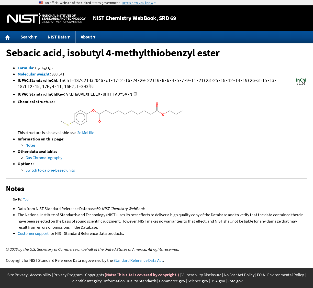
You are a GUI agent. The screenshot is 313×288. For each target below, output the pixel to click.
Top (26, 199)
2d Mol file (85, 132)
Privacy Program (68, 274)
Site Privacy (17, 274)
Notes (30, 145)
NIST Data (57, 37)
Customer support (33, 233)
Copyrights (94, 274)
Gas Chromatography (43, 157)
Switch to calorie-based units (50, 170)
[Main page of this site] (7, 37)
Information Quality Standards (130, 281)
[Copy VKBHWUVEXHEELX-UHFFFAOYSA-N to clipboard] (135, 95)
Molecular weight (34, 74)
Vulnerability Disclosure (201, 274)
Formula (25, 68)
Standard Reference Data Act (138, 260)
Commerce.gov (172, 281)
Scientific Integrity (86, 281)
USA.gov (218, 281)
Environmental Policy (285, 274)
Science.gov (198, 281)
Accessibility (40, 274)
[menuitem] (7, 37)
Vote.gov (235, 281)
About (86, 37)
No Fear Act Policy (239, 274)
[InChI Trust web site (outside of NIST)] (301, 84)
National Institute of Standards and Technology (46, 18)
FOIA (261, 274)
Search (27, 37)
